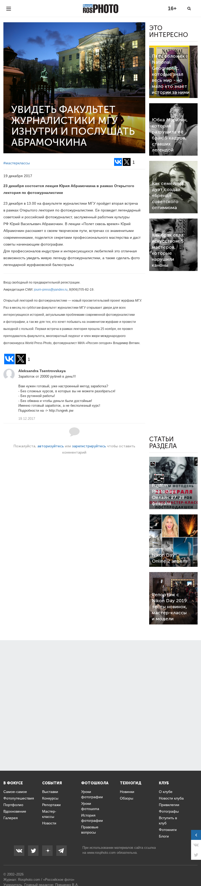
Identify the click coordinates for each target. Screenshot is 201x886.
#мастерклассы (16, 163)
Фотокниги (168, 830)
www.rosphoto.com (101, 853)
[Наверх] (194, 869)
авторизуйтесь (50, 446)
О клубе (165, 792)
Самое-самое (15, 792)
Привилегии (169, 805)
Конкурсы (50, 798)
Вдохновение (14, 811)
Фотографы (169, 811)
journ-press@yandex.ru (51, 289)
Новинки (127, 792)
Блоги (164, 836)
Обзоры (126, 798)
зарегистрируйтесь (89, 446)
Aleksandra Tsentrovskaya (42, 371)
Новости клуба (171, 798)
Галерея (10, 818)
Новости (49, 823)
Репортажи (51, 805)
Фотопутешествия (18, 798)
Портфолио (13, 805)
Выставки (50, 792)
